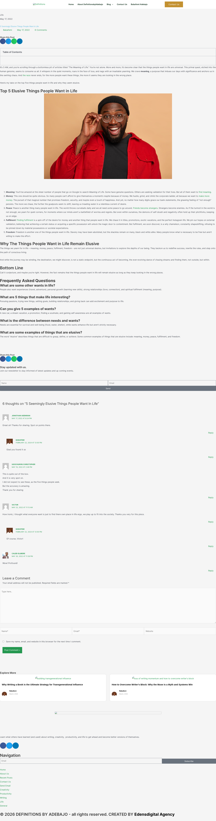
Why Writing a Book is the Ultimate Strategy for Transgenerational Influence (42, 684)
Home (71, 4)
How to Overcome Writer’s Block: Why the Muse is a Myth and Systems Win (152, 684)
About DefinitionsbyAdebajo (90, 4)
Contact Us (122, 4)
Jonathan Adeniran (21, 416)
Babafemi (20, 440)
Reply (211, 432)
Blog (109, 4)
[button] (112, 4)
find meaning (205, 192)
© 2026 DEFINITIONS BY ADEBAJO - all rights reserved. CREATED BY (87, 814)
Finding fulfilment (25, 220)
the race (26, 75)
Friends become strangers (145, 208)
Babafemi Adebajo (139, 4)
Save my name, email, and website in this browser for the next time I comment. (43, 641)
